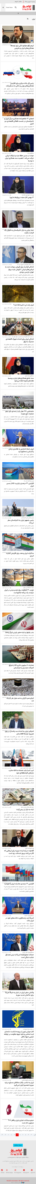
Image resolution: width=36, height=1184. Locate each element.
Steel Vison (9, 7)
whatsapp (9, 1173)
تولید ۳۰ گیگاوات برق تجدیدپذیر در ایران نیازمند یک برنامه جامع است (19, 591)
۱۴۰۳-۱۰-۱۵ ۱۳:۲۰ (5, 518)
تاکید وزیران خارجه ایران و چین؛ (27, 768)
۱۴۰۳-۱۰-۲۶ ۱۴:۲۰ (6, 153)
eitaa (2, 1173)
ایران (33, 19)
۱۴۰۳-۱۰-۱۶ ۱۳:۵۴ (6, 410)
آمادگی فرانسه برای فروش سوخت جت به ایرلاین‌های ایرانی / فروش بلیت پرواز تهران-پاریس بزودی (19, 269)
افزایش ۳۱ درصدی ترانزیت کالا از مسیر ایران (20, 484)
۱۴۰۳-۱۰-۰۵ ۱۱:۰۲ (5, 848)
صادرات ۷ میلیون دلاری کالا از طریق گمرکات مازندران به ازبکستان (21, 666)
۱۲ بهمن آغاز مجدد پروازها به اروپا (22, 197)
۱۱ (8, 1135)
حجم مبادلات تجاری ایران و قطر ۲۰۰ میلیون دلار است (21, 1121)
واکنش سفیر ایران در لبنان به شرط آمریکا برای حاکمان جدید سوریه (19, 993)
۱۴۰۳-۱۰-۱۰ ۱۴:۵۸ (6, 730)
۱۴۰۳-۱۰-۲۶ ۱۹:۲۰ (5, 118)
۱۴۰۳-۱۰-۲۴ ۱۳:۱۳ (6, 304)
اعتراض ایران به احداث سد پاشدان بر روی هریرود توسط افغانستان (19, 732)
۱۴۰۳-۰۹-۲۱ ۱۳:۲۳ (6, 1119)
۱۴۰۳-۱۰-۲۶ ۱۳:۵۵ (6, 195)
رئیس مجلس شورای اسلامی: (28, 1080)
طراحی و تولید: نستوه (16, 1182)
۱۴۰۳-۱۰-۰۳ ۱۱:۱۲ (5, 916)
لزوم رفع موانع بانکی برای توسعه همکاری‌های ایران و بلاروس (22, 47)
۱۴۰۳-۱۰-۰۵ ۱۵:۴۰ (6, 807)
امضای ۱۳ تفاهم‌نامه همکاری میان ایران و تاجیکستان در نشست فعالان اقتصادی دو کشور (19, 121)
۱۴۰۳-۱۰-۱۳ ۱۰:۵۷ (6, 631)
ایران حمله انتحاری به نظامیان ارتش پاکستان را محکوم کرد (21, 450)
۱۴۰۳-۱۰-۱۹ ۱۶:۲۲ (5, 376)
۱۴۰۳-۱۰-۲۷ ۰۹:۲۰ (6, 82)
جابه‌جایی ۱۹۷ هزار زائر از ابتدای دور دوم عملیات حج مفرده (19, 412)
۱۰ (11, 1135)
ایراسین (28, 7)
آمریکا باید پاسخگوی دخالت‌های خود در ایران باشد (19, 919)
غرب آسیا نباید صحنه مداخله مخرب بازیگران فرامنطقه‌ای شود (21, 771)
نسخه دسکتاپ (18, 1145)
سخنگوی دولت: (30, 153)
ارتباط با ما (14, 1167)
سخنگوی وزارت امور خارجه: (28, 952)
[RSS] (28, 19)
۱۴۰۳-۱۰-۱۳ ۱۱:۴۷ (6, 588)
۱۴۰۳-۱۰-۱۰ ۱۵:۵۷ (5, 697)
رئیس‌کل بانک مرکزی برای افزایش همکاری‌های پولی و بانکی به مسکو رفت (20, 84)
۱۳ (2, 1135)
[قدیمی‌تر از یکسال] (18, 34)
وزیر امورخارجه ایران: (29, 848)
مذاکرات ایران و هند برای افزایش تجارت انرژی (20, 554)
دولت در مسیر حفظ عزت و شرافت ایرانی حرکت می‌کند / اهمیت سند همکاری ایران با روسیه (19, 158)
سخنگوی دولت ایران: (29, 376)
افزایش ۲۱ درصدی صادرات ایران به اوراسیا (19, 884)
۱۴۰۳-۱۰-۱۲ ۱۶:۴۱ (5, 664)
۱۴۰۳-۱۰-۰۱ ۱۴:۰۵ (5, 992)
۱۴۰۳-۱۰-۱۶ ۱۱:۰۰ (5, 448)
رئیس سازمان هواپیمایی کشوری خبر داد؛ (25, 264)
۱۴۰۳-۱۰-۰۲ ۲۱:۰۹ (5, 952)
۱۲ (5, 1135)
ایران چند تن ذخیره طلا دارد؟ (23, 305)
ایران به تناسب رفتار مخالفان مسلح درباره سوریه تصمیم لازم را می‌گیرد (19, 1083)
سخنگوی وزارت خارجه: (29, 915)
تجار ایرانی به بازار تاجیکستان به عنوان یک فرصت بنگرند (19, 231)
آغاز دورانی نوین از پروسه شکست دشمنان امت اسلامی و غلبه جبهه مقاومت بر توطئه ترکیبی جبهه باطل (19, 1034)
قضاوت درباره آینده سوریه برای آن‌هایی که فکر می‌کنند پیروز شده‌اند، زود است (19, 852)
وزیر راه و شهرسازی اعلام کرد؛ (28, 195)
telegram (26, 1173)
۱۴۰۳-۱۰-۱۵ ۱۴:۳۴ (6, 481)
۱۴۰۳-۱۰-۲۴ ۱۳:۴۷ (6, 265)
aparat (33, 1173)
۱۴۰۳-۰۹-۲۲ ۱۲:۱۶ (5, 1029)
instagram (17, 1173)
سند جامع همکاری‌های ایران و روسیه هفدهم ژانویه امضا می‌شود (21, 379)
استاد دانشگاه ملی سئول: (28, 587)
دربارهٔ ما (21, 1167)
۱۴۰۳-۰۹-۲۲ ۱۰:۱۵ (5, 1080)
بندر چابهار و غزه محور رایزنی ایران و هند (19, 632)
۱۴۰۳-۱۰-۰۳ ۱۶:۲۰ (6, 883)
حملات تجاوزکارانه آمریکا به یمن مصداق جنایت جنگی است (19, 956)
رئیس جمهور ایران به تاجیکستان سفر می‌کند (21, 521)
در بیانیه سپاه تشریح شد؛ (28, 1029)
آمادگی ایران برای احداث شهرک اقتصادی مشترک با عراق (20, 340)
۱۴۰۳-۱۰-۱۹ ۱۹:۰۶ (5, 337)
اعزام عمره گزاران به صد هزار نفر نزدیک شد (20, 699)
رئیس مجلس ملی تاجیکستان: (27, 518)
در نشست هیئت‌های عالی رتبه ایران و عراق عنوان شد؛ (22, 337)
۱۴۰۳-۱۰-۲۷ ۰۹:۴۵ (6, 45)
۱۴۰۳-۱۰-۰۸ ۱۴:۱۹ (5, 768)
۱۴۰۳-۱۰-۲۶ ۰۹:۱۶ (5, 229)
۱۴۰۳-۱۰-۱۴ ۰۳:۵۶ (6, 552)
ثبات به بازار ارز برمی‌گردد (25, 809)
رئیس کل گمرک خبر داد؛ (29, 481)
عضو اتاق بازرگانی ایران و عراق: (27, 807)
